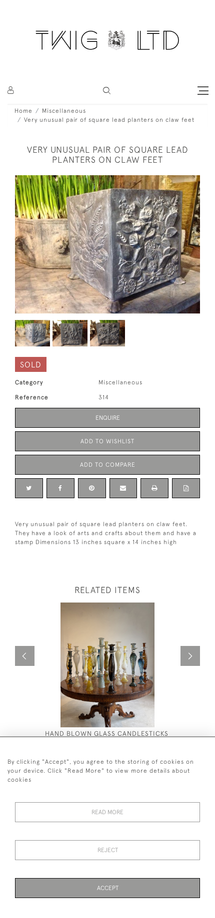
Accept (107, 888)
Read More (108, 812)
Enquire (108, 417)
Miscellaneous (64, 110)
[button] (107, 90)
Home (23, 110)
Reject (108, 850)
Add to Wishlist (107, 441)
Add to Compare (108, 464)
